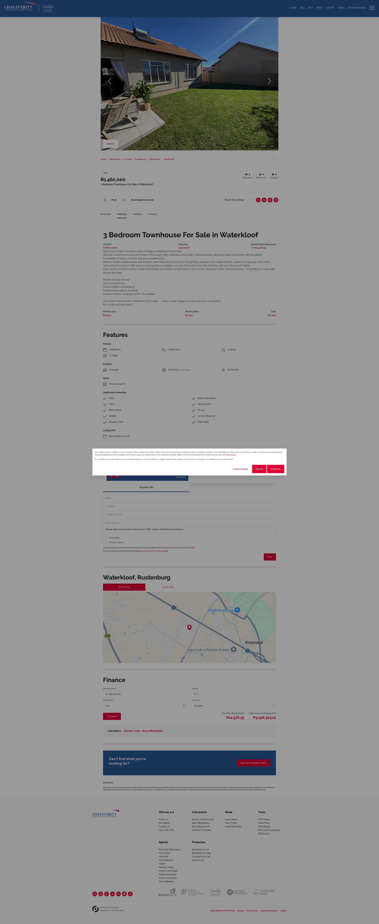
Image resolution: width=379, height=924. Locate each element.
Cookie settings (240, 469)
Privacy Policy (230, 455)
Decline (259, 469)
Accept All (276, 469)
